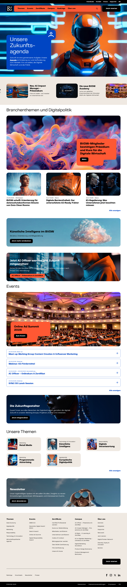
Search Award (33, 531)
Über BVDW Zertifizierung (60, 544)
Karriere (100, 548)
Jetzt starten (111, 8)
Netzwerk (101, 532)
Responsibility (10, 532)
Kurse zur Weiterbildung (60, 528)
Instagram (110, 575)
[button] (11, 91)
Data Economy (11, 523)
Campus (78, 519)
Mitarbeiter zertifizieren (59, 531)
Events (32, 519)
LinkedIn (119, 575)
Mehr (84, 159)
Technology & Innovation (14, 536)
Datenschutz (82, 584)
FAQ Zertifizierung (58, 548)
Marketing (9, 529)
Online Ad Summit (35, 534)
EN (120, 1)
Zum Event (20, 336)
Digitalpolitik (10, 526)
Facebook (106, 575)
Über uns (101, 519)
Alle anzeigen (115, 210)
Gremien (100, 523)
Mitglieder (101, 526)
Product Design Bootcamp (83, 549)
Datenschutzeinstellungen (97, 584)
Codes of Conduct (58, 538)
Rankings (9, 575)
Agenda (13, 60)
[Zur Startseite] (9, 9)
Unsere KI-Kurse (57, 551)
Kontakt (98, 1)
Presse (105, 1)
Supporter (113, 1)
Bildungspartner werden (60, 541)
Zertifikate (56, 519)
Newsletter (28, 575)
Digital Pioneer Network (105, 539)
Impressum (112, 584)
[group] (28, 91)
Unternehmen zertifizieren (60, 534)
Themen (9, 519)
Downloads (90, 1)
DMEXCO (32, 523)
